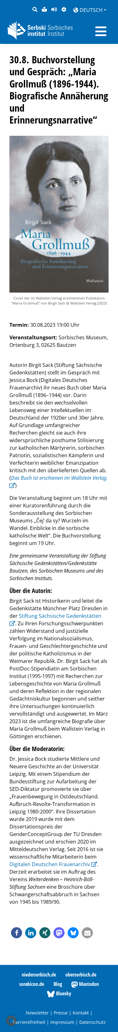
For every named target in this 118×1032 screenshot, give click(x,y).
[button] (16, 932)
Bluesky (63, 993)
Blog (57, 984)
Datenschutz (92, 1022)
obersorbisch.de (80, 974)
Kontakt (81, 1013)
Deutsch (90, 10)
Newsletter (37, 1013)
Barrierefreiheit (29, 1022)
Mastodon (88, 984)
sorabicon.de (31, 984)
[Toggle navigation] (100, 31)
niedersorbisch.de (39, 974)
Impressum (62, 1022)
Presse (61, 1013)
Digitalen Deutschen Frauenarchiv (49, 864)
